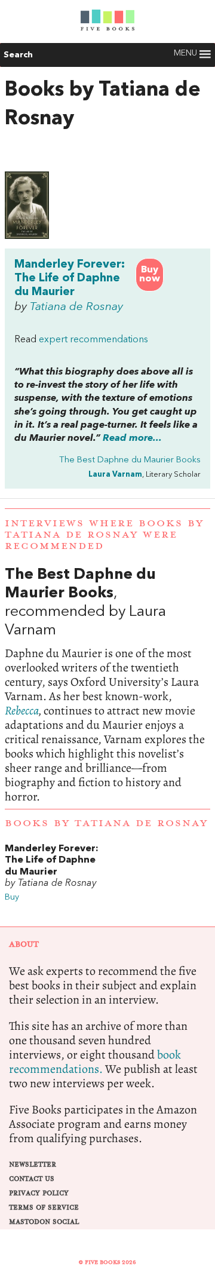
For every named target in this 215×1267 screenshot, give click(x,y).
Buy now (149, 274)
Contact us (31, 1178)
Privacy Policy (39, 1193)
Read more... (132, 438)
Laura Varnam (115, 474)
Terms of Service (44, 1207)
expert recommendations (93, 340)
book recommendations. (95, 1062)
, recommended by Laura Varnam (107, 684)
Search (18, 55)
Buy (12, 897)
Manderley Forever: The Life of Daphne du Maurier (69, 278)
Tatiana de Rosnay (76, 307)
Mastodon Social (44, 1221)
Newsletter (32, 1164)
